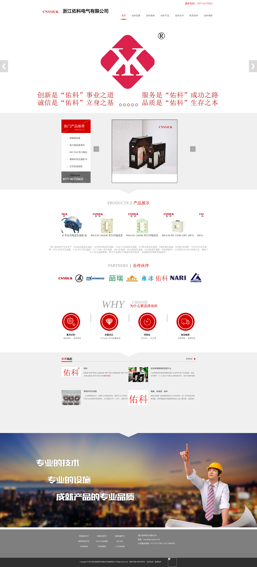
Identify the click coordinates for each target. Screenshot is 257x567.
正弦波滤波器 (76, 166)
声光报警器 (102, 546)
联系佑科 (194, 15)
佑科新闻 (150, 15)
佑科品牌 (136, 15)
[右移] (193, 151)
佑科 (85, 368)
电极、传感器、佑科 (159, 391)
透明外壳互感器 (90, 391)
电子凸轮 (120, 541)
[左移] (96, 151)
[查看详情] (107, 376)
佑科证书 (179, 15)
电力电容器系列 (77, 145)
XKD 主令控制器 (102, 541)
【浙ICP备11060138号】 (137, 562)
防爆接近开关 (84, 536)
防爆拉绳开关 (102, 536)
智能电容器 (75, 138)
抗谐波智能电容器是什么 (161, 368)
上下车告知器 (120, 546)
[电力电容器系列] (145, 151)
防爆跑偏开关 (120, 536)
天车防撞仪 (84, 546)
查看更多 (189, 359)
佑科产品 (165, 15)
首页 (124, 15)
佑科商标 (208, 15)
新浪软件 (158, 562)
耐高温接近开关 (84, 541)
